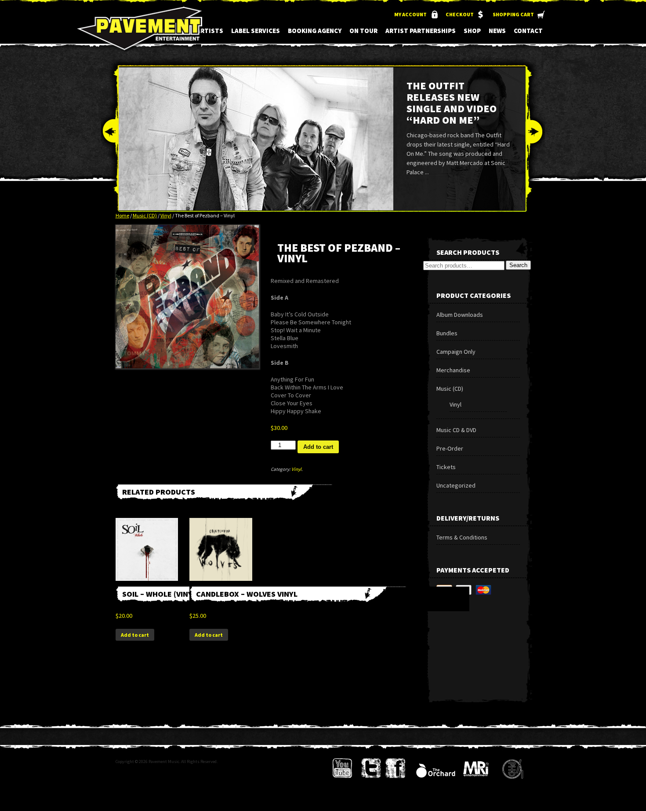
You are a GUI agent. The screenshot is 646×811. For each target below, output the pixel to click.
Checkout (460, 14)
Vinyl (165, 215)
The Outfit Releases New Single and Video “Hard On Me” (451, 103)
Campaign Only (455, 352)
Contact (528, 30)
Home (122, 215)
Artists (209, 30)
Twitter (371, 768)
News (497, 30)
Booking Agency (314, 30)
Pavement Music (139, 34)
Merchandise (453, 370)
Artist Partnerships (420, 30)
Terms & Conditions (461, 537)
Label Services (255, 30)
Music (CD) (145, 215)
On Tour (363, 30)
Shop (472, 30)
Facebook (395, 768)
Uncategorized (455, 485)
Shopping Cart (513, 14)
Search (518, 265)
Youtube (342, 768)
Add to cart (318, 447)
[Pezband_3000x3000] (187, 296)
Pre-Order (449, 448)
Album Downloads (459, 315)
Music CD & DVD (456, 430)
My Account (410, 14)
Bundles (446, 333)
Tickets (446, 467)
